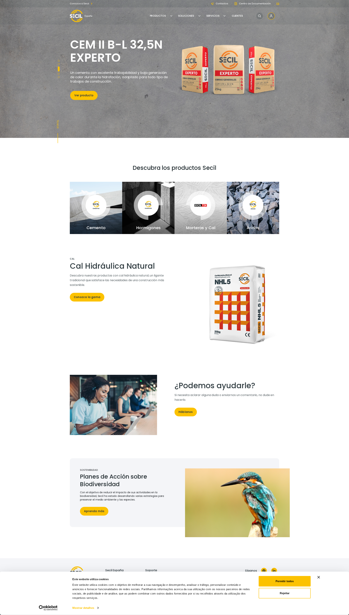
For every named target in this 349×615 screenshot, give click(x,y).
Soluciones (186, 16)
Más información (86, 104)
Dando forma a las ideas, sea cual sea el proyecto (114, 55)
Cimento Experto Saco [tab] (59, 67)
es (277, 3)
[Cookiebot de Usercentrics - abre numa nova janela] (48, 608)
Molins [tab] (59, 61)
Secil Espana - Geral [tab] (59, 77)
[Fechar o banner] (318, 577)
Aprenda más (94, 511)
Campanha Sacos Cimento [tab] (59, 64)
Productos (158, 16)
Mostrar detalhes (83, 607)
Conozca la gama (87, 297)
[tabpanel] (122, 281)
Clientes (237, 16)
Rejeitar (285, 592)
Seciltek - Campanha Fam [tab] (59, 72)
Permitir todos (285, 581)
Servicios (212, 16)
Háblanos (185, 412)
